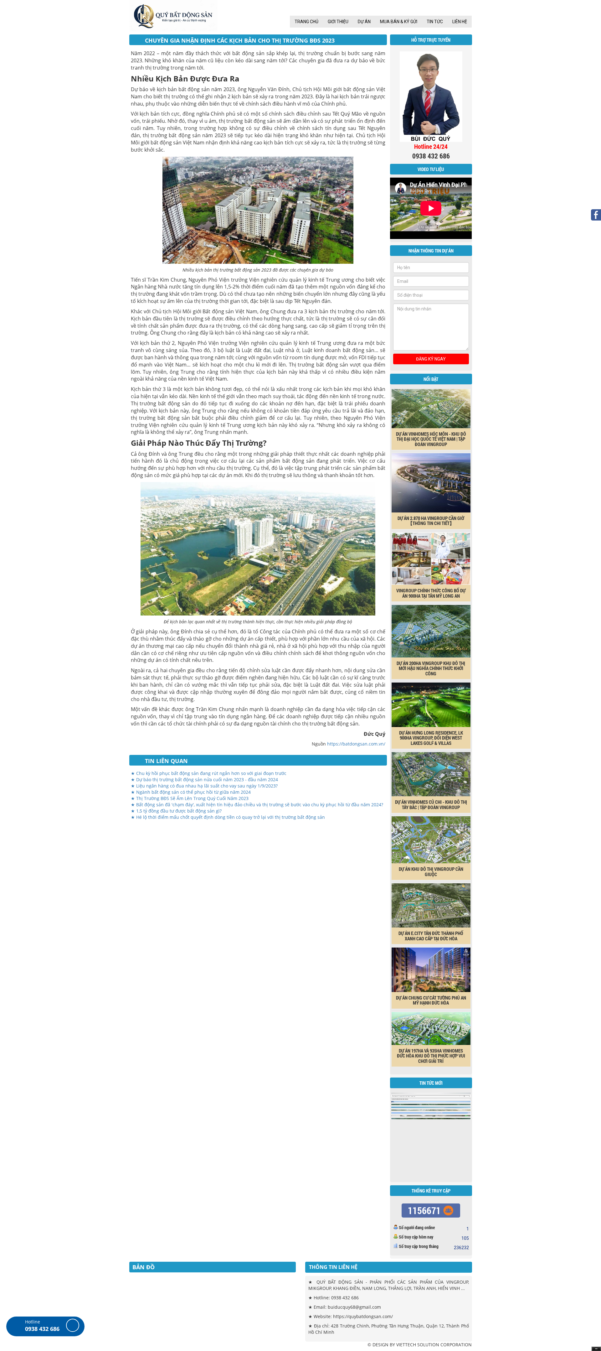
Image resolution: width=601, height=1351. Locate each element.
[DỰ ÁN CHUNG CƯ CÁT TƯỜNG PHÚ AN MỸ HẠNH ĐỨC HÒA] (431, 969)
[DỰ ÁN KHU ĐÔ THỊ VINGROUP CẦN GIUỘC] (431, 839)
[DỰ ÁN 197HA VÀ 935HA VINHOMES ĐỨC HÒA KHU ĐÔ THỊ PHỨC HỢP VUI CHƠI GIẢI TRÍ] (431, 1028)
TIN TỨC (435, 21)
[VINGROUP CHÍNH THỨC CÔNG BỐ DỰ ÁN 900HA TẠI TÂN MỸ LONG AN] (431, 558)
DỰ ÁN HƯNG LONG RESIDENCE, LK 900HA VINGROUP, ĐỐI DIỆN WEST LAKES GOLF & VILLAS (431, 738)
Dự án (364, 21)
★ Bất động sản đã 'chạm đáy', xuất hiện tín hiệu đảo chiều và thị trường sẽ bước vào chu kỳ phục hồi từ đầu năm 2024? (257, 805)
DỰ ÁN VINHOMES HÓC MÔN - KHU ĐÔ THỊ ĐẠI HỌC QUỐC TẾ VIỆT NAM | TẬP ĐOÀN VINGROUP (431, 439)
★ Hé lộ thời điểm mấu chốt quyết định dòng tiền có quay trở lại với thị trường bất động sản (228, 817)
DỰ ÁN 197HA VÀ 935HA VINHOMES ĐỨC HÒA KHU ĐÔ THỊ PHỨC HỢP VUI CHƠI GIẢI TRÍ (431, 1055)
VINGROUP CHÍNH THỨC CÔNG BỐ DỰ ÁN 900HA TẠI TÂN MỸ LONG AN (430, 593)
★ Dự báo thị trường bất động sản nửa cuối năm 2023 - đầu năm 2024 (204, 779)
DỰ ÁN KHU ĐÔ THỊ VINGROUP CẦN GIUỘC (431, 871)
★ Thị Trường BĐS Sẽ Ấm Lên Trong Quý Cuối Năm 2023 (190, 798)
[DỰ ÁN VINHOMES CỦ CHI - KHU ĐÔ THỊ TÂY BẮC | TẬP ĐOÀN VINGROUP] (431, 773)
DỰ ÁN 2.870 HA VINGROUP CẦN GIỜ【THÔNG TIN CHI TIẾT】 (431, 521)
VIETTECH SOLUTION (417, 1345)
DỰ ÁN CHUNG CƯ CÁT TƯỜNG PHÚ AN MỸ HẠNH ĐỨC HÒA (431, 1000)
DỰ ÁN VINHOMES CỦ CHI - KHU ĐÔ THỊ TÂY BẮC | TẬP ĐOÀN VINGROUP (431, 804)
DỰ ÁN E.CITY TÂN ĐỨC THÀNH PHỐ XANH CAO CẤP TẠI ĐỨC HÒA (430, 936)
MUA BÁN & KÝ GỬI (398, 21)
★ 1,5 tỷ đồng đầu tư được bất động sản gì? (176, 811)
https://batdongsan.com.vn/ (356, 744)
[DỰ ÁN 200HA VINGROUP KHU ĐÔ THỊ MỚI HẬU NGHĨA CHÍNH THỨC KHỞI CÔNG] (431, 630)
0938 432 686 (42, 1329)
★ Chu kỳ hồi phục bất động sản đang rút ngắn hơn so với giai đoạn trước (208, 773)
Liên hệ (459, 21)
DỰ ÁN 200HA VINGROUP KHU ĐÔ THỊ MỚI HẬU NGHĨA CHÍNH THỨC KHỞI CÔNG (431, 668)
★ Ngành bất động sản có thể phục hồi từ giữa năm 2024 (191, 792)
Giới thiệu (338, 21)
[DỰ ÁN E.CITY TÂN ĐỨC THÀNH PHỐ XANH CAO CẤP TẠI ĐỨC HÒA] (431, 904)
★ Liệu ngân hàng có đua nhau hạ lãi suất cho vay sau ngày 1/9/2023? (204, 786)
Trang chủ (306, 21)
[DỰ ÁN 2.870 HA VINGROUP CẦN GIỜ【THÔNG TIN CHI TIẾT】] (431, 482)
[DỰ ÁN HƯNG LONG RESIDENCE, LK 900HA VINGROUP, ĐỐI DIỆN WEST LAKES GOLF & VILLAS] (431, 704)
